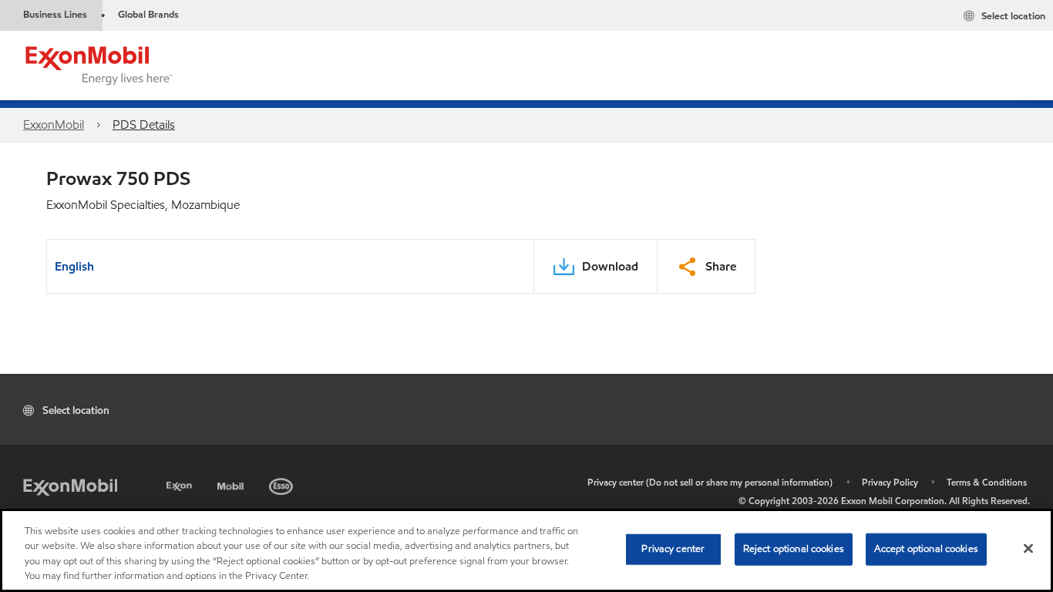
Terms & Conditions (987, 482)
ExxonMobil (53, 124)
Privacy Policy (890, 482)
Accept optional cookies (926, 549)
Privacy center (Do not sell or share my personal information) (710, 482)
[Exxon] (181, 484)
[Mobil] (232, 484)
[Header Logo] (99, 64)
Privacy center (673, 549)
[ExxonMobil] (70, 486)
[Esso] (282, 484)
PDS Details (144, 124)
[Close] (1028, 548)
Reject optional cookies (793, 549)
